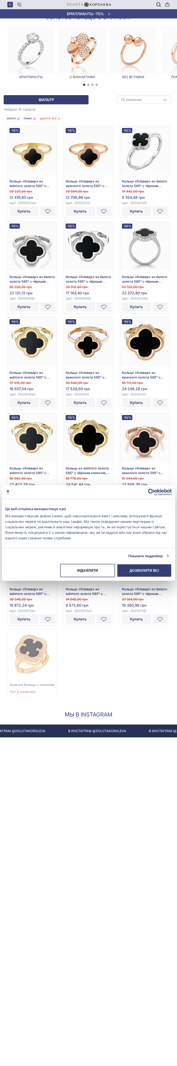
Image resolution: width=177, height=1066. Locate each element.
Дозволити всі (144, 570)
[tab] (84, 85)
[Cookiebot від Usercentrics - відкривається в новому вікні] (151, 492)
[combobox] (144, 100)
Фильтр (46, 99)
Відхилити (87, 570)
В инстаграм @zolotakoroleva (82, 731)
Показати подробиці (145, 556)
